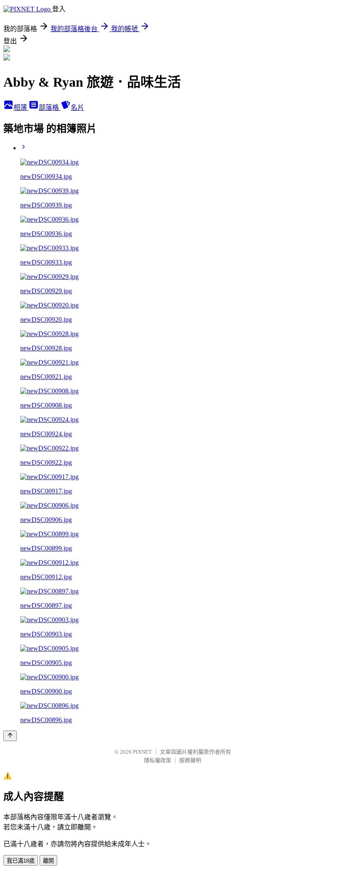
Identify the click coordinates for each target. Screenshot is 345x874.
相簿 (21, 107)
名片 (77, 107)
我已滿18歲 (20, 861)
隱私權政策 (157, 760)
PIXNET (142, 752)
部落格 (50, 107)
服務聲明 (190, 760)
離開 (48, 861)
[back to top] (10, 736)
